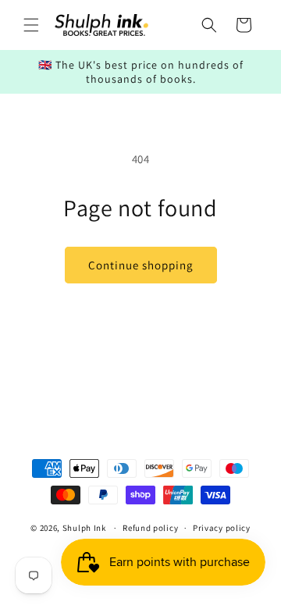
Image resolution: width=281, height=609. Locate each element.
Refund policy (150, 527)
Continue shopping (141, 265)
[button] (31, 25)
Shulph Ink (84, 527)
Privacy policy (222, 527)
